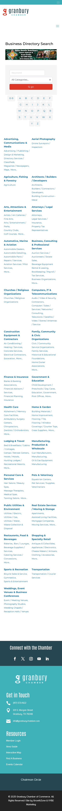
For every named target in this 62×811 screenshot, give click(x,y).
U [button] (31, 117)
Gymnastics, (10, 577)
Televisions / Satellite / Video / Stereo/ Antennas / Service (44, 321)
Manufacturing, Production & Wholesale (41, 445)
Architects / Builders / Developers (44, 178)
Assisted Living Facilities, (44, 517)
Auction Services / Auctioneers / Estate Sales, (42, 257)
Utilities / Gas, (11, 517)
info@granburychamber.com (26, 721)
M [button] (19, 110)
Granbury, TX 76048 (23, 714)
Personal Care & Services (13, 477)
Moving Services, (40, 524)
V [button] (37, 117)
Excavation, (9, 358)
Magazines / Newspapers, (16, 166)
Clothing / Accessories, (43, 555)
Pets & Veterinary (42, 475)
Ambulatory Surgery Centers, (14, 421)
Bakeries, (8, 543)
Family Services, (40, 351)
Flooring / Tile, (39, 419)
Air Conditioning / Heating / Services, (13, 345)
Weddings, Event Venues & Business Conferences (15, 592)
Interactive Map (13, 752)
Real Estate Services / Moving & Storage (44, 507)
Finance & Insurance (16, 377)
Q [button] (44, 110)
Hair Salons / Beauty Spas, (14, 485)
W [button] (43, 117)
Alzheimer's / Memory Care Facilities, (15, 413)
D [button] (38, 98)
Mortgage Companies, (43, 521)
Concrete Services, (13, 351)
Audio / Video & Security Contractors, (44, 300)
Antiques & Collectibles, (43, 543)
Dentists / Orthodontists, (16, 430)
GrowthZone (39, 800)
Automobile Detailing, (15, 253)
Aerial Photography (43, 139)
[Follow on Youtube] (39, 658)
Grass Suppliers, (40, 430)
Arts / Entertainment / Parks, (15, 224)
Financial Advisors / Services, (14, 391)
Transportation (41, 569)
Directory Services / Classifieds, (14, 160)
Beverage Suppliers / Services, (14, 549)
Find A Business (14, 758)
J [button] (37, 104)
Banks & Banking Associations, (12, 383)
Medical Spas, (10, 494)
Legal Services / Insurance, (39, 221)
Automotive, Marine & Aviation (16, 243)
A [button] (20, 98)
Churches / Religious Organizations (16, 292)
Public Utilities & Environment (14, 507)
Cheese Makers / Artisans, (44, 551)
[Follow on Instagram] (31, 658)
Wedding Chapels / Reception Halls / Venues (16, 610)
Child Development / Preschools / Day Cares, (43, 387)
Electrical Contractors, (15, 355)
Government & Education (40, 379)
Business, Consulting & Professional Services (44, 245)
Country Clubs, (11, 230)
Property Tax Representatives (40, 228)
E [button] (44, 98)
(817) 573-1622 (19, 703)
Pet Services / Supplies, (43, 483)
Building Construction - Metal (44, 198)
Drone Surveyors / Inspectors (41, 145)
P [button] (38, 110)
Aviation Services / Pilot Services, (16, 266)
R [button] (50, 110)
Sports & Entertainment (16, 581)
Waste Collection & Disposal (13, 526)
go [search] (32, 86)
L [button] (49, 104)
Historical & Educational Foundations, (44, 357)
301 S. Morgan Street (23, 710)
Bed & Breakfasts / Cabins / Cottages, (17, 447)
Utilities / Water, (12, 521)
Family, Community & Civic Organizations (44, 335)
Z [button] (37, 123)
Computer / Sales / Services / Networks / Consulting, (42, 309)
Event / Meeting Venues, (16, 600)
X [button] (50, 117)
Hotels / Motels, (11, 456)
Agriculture (9, 185)
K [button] (43, 104)
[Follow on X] (22, 658)
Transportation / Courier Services (44, 576)
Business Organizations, (44, 279)
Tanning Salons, (12, 498)
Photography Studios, (15, 604)
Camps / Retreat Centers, (16, 453)
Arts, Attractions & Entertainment (15, 209)
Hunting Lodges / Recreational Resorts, (14, 462)
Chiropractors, (11, 426)
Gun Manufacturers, (42, 453)
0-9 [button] (11, 98)
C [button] (32, 98)
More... (14, 170)
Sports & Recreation (16, 569)
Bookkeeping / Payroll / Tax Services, (43, 274)
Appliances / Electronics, (44, 547)
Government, (50, 392)
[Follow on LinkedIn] (47, 658)
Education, (37, 392)
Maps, (7, 170)
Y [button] (32, 123)
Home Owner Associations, (38, 364)
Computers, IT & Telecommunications (44, 292)
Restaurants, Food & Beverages (16, 537)
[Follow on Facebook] (14, 658)
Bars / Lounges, (21, 543)
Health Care (11, 407)
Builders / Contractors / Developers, (43, 190)
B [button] (26, 98)
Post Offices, (38, 396)
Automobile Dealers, (14, 249)
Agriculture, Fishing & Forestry (16, 178)
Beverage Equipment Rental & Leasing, (42, 266)
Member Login (13, 740)
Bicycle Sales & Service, (15, 574)
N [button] (26, 110)
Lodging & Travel (14, 441)
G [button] (20, 104)
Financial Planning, (13, 396)
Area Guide (11, 746)
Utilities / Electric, (13, 513)
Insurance (9, 400)
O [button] (32, 110)
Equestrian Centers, (41, 479)
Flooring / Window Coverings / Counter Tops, (45, 425)
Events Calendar (14, 764)
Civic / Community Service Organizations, (43, 345)
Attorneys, (37, 215)
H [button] (27, 104)
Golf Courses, (10, 234)
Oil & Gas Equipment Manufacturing (42, 462)
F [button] (50, 98)
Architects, (37, 185)
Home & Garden (41, 407)
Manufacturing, (39, 456)
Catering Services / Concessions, (13, 557)
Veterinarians (38, 487)
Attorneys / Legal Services (42, 209)
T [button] (25, 117)
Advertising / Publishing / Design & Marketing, (17, 153)
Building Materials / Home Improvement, (42, 413)
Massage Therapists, (14, 490)
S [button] (19, 117)
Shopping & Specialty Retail (41, 537)
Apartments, (38, 513)
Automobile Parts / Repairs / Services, (13, 259)
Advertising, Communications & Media (15, 143)
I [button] (32, 104)
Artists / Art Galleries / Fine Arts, (15, 217)
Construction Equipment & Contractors (12, 335)
